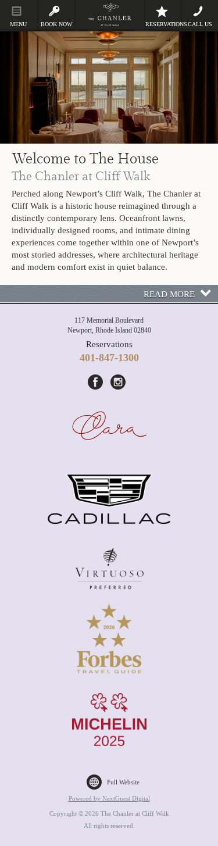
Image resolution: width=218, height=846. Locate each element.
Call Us (200, 24)
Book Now (56, 24)
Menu (18, 24)
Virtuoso (109, 569)
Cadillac (109, 499)
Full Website (123, 782)
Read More (169, 294)
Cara (109, 429)
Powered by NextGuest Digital (109, 798)
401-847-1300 (109, 357)
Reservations (163, 24)
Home (110, 14)
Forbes (109, 638)
